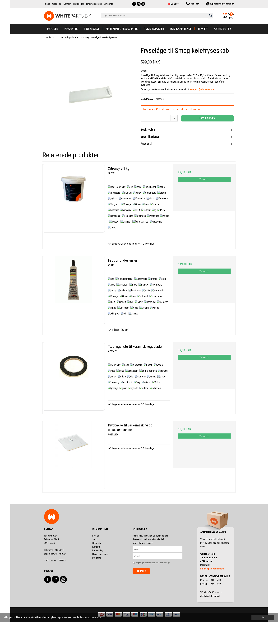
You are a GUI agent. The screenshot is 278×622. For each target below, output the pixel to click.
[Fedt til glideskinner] (74, 290)
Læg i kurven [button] (207, 118)
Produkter (71, 28)
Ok (263, 617)
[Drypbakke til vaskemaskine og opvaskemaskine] (74, 455)
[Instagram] (139, 4)
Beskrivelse (148, 129)
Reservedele (91, 28)
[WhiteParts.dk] (67, 16)
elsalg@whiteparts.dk (210, 596)
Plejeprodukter (154, 28)
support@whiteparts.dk (55, 553)
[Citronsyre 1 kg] (74, 198)
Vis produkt (204, 179)
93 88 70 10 (209, 592)
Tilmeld (141, 571)
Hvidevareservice (180, 28)
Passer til (146, 143)
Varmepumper (222, 28)
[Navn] (160, 549)
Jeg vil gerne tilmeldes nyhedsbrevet (159, 562)
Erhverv (203, 28)
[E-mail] (160, 556)
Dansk (173, 3)
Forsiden (52, 28)
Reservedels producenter (122, 28)
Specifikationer (150, 136)
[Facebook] (134, 4)
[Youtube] (143, 4)
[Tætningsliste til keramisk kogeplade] (74, 376)
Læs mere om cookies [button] (90, 617)
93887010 (54, 550)
